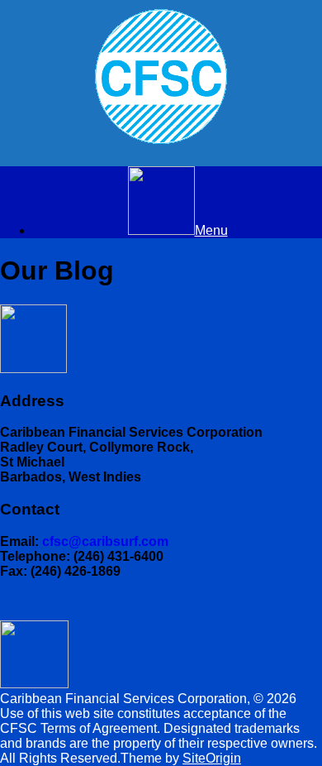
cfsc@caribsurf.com (105, 541)
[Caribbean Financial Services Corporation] (161, 76)
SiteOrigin (211, 758)
